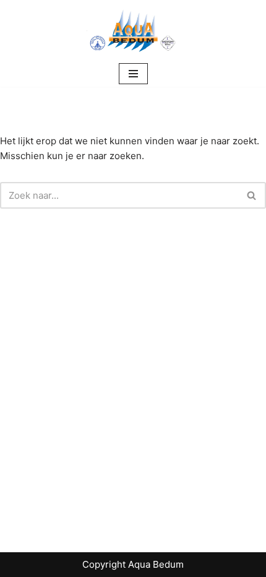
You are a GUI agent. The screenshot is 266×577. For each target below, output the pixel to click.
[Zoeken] (252, 195)
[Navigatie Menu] (133, 73)
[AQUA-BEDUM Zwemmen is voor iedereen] (133, 30)
